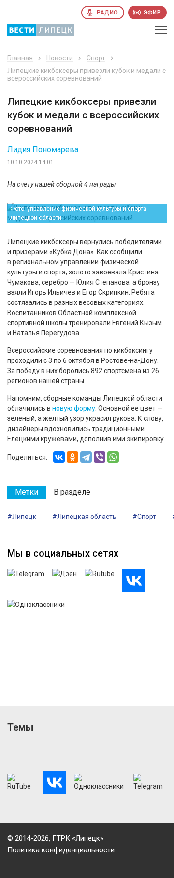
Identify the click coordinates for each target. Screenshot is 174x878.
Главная (20, 58)
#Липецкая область (84, 516)
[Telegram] (86, 457)
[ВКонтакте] (59, 457)
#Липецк (21, 516)
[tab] (26, 492)
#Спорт (144, 516)
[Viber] (99, 457)
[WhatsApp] (113, 457)
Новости (59, 58)
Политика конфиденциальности (61, 850)
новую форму (73, 408)
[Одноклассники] (72, 457)
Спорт (96, 58)
